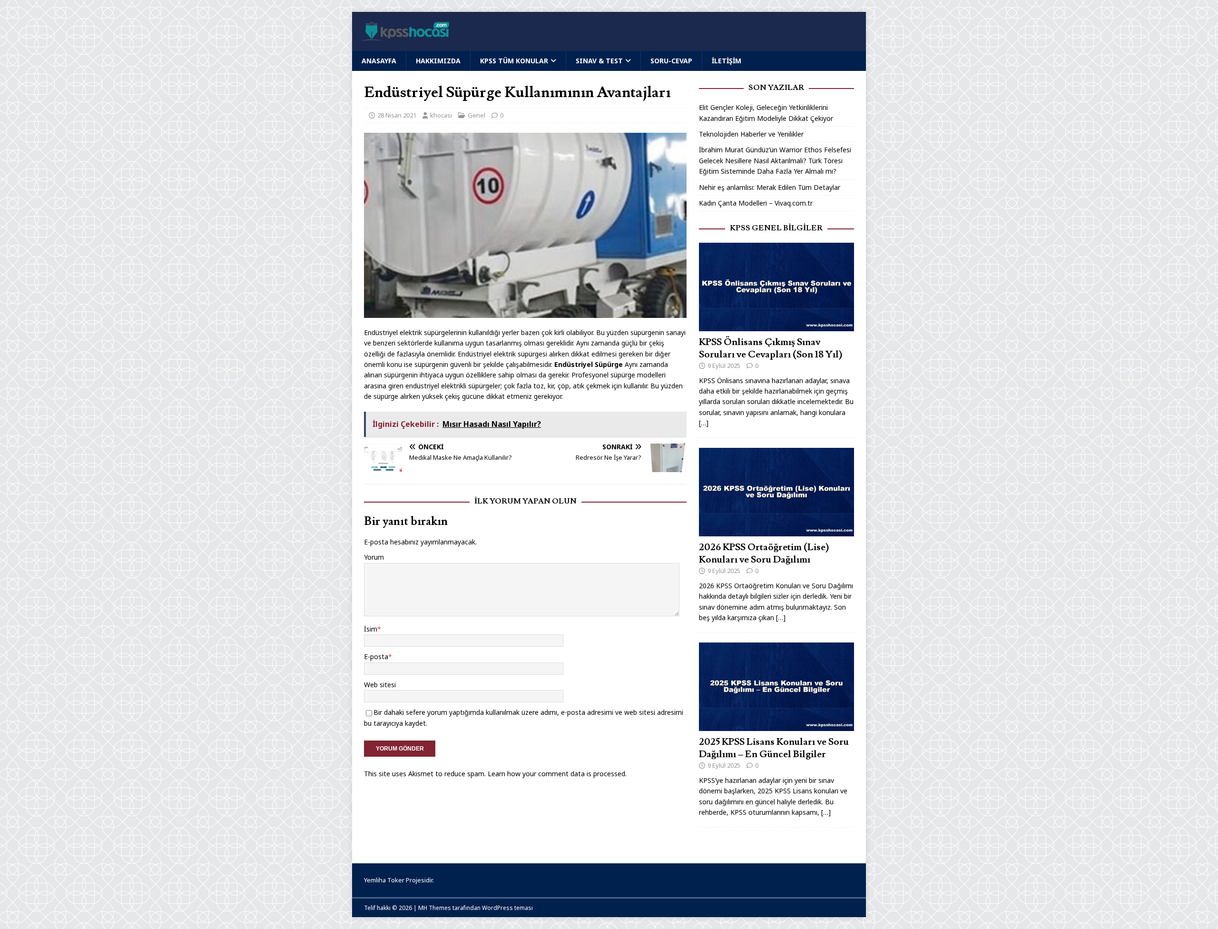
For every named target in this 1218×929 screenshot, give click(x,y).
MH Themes (434, 908)
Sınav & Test (599, 60)
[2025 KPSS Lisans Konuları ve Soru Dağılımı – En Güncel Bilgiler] (776, 725)
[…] (703, 422)
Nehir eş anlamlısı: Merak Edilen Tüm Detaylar (769, 187)
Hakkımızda (438, 60)
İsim (370, 628)
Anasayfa (379, 60)
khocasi (441, 115)
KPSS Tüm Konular (514, 60)
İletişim (726, 60)
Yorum (374, 557)
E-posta (376, 656)
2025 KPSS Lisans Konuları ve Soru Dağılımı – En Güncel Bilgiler (774, 748)
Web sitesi (380, 684)
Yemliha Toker (384, 880)
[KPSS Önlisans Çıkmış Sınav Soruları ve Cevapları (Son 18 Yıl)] (776, 325)
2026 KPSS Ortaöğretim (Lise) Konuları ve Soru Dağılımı (764, 553)
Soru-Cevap (671, 60)
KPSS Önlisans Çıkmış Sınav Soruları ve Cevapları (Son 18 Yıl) (770, 348)
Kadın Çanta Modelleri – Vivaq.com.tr (756, 203)
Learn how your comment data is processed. (557, 773)
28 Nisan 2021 (396, 115)
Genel (476, 115)
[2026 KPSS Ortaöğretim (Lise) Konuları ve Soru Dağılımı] (776, 530)
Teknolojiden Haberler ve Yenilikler (751, 133)
